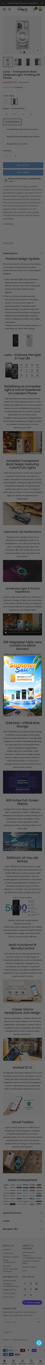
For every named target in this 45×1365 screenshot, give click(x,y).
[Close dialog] (38, 659)
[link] (22, 682)
